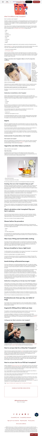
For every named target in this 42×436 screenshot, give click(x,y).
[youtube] (22, 414)
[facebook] (14, 414)
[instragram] (17, 414)
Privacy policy (31, 420)
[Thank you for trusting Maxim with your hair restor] (21, 406)
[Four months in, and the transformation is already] (7, 406)
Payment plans (23, 420)
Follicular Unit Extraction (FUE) (17, 365)
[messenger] (25, 414)
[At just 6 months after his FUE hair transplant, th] (28, 406)
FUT (6, 356)
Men (7, 1)
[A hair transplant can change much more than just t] (35, 406)
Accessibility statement (25, 417)
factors (11, 46)
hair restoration (21, 141)
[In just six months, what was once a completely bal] (14, 406)
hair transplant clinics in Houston (18, 28)
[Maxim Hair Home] (21, 2)
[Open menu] (3, 2)
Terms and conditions (21, 423)
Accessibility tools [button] (15, 417)
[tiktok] (20, 414)
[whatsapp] (28, 414)
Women (14, 1)
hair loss (35, 316)
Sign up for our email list (13, 420)
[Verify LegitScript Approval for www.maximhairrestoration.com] (36, 415)
